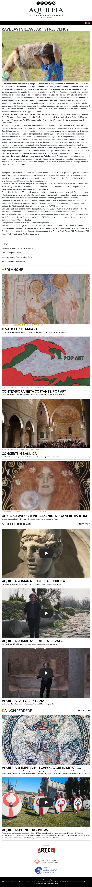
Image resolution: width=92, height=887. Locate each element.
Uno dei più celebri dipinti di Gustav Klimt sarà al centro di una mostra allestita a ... (30, 519)
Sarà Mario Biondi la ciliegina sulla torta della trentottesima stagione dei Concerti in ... (31, 457)
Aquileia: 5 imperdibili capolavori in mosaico (41, 768)
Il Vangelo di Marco (19, 329)
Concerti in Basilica (19, 453)
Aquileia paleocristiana (23, 701)
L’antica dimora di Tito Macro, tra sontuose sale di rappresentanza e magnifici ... (29, 644)
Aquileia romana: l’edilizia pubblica (33, 581)
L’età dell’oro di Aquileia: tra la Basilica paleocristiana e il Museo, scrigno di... (28, 704)
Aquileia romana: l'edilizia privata (32, 641)
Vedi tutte (83, 524)
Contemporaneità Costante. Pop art (34, 391)
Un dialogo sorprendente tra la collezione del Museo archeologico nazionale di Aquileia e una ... (34, 394)
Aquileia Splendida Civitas (25, 830)
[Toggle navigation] (4, 23)
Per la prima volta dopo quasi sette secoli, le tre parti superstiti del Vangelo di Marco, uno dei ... (34, 332)
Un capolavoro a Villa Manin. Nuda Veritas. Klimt (45, 516)
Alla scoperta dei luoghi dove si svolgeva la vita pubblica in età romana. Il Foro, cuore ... (31, 584)
